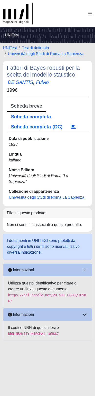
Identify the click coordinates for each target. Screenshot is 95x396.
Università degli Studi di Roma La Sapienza (45, 54)
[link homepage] (18, 13)
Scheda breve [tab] (26, 106)
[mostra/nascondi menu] (90, 13)
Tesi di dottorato (35, 48)
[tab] (73, 127)
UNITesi (10, 48)
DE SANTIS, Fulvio (28, 82)
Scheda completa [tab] (31, 116)
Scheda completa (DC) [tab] (37, 126)
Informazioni (23, 270)
